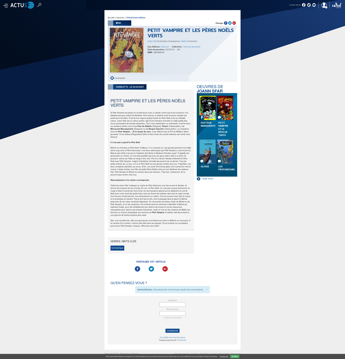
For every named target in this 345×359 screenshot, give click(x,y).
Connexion (172, 330)
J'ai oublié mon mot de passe (172, 337)
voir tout (207, 178)
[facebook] (304, 5)
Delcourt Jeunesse (191, 47)
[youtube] (314, 5)
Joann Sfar (152, 41)
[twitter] (309, 5)
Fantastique (117, 248)
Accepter (235, 356)
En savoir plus (224, 356)
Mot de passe (173, 309)
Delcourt (165, 47)
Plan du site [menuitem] (236, 354)
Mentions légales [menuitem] (182, 354)
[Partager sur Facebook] (225, 23)
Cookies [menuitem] (194, 354)
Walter (184, 41)
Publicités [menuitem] (204, 354)
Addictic (135, 353)
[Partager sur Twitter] (230, 23)
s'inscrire (182, 340)
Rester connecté (174, 318)
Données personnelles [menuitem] (219, 354)
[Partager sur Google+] (234, 23)
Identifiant (172, 300)
